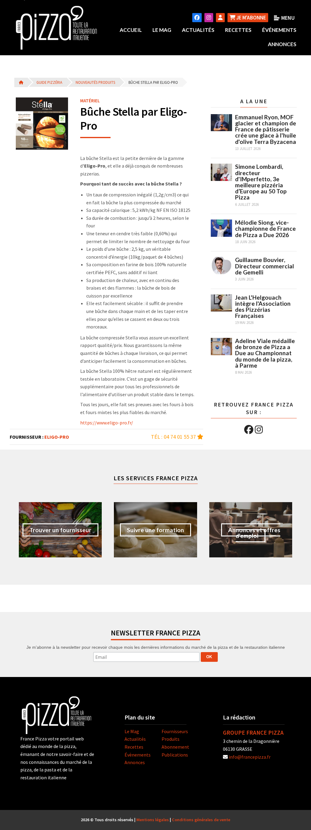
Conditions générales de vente (201, 819)
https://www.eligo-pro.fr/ (106, 423)
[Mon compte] (220, 17)
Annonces (282, 44)
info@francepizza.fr (250, 757)
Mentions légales (152, 819)
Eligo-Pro (56, 437)
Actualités (198, 30)
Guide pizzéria (49, 82)
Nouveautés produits (95, 82)
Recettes (238, 30)
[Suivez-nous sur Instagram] (208, 17)
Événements (279, 30)
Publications (175, 755)
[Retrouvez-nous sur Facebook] (197, 17)
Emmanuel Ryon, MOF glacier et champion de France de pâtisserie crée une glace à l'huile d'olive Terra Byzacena (265, 129)
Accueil (131, 30)
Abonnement (175, 747)
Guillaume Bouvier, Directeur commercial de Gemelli (264, 265)
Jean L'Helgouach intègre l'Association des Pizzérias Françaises (263, 306)
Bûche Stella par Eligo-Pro (153, 82)
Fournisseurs (175, 731)
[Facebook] (248, 429)
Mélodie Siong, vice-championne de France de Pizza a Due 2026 (265, 228)
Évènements (138, 755)
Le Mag (161, 30)
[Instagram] (258, 429)
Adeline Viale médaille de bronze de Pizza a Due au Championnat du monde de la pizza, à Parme (265, 353)
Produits (170, 739)
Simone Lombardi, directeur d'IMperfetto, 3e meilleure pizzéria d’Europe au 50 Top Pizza (261, 182)
